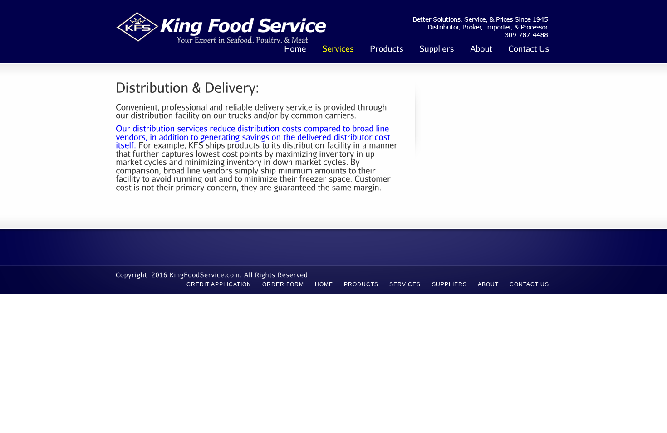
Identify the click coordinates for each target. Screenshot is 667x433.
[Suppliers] (436, 49)
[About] (481, 49)
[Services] (338, 49)
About (488, 284)
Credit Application (218, 284)
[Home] (295, 49)
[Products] (386, 49)
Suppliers (449, 284)
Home (324, 284)
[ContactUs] (528, 49)
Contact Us (529, 284)
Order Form (283, 284)
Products (361, 284)
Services (405, 284)
